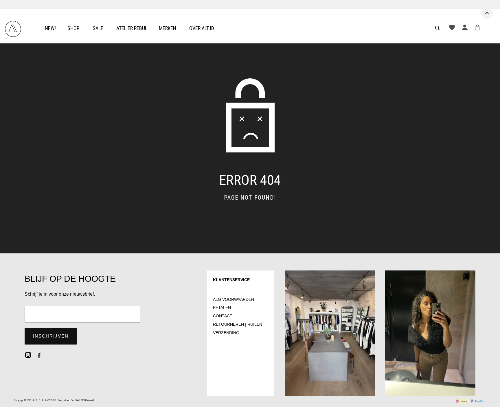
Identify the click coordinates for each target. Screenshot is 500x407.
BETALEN (222, 307)
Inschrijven (51, 336)
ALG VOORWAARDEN (233, 299)
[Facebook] (39, 354)
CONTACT (222, 316)
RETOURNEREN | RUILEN (237, 324)
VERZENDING (226, 332)
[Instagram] (28, 354)
